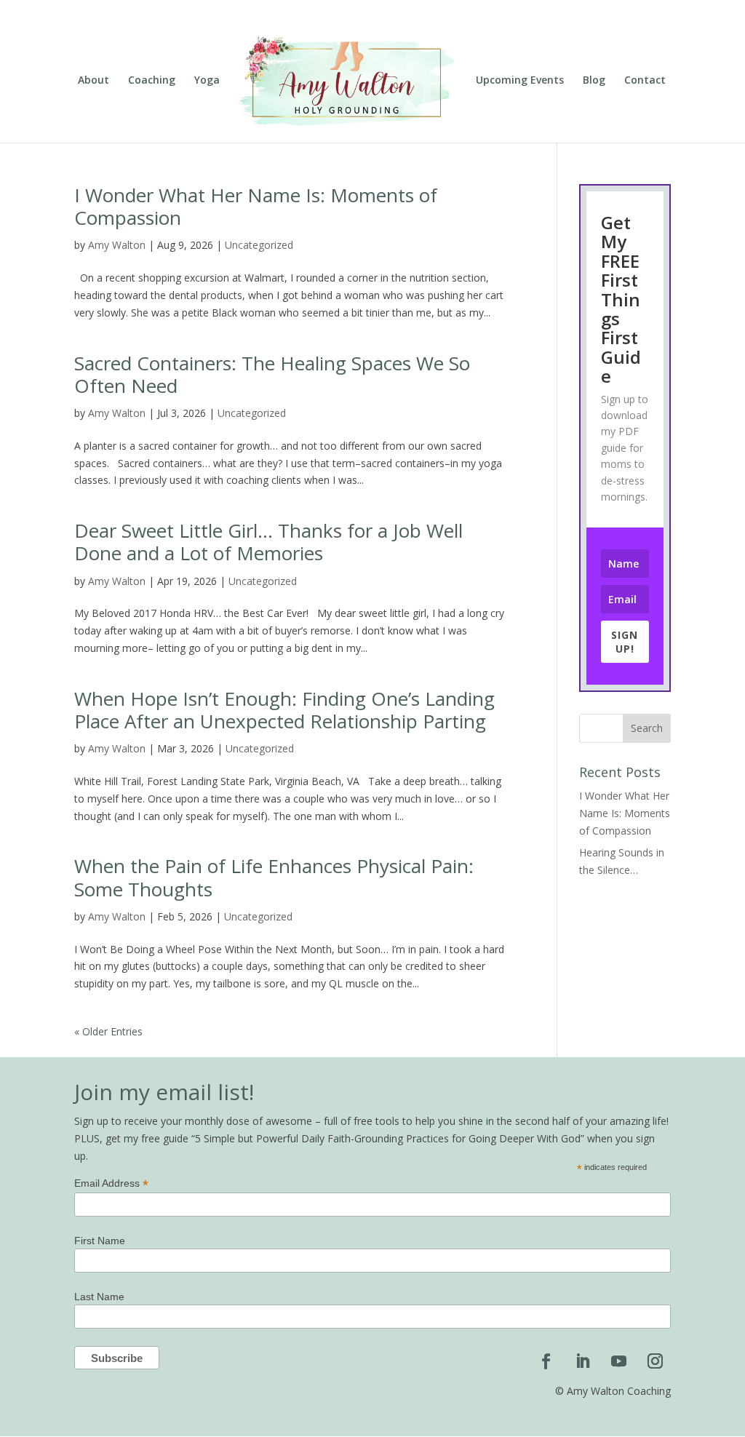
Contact (645, 81)
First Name (99, 1240)
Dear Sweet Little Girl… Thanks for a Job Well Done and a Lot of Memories (268, 541)
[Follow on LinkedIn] (582, 1361)
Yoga (207, 81)
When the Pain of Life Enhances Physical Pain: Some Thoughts (274, 877)
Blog (594, 81)
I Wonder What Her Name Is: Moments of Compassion (255, 206)
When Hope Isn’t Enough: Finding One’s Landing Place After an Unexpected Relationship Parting (284, 709)
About (93, 81)
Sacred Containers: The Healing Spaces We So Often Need (272, 374)
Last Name (99, 1296)
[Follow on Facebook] (546, 1361)
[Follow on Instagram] (655, 1361)
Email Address (111, 1183)
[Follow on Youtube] (619, 1361)
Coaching (151, 81)
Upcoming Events (520, 81)
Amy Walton (117, 245)
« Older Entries (108, 1031)
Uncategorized (259, 245)
